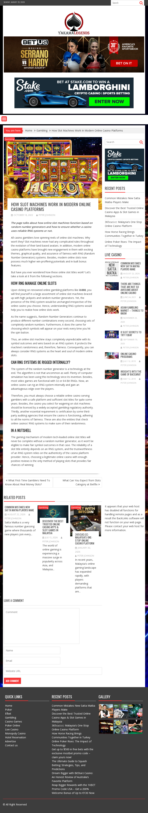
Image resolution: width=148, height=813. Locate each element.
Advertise (10, 741)
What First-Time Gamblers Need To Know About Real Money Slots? (27, 482)
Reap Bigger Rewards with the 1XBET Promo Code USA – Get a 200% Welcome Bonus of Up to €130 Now (73, 789)
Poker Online (12, 725)
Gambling (9, 139)
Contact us (11, 745)
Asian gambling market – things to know (132, 310)
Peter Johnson (47, 215)
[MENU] (4, 118)
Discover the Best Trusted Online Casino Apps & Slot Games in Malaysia (53, 527)
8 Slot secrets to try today (131, 333)
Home (8, 705)
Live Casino (11, 729)
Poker (8, 709)
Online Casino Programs (128, 355)
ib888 (82, 290)
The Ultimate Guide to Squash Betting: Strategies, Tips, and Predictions (69, 765)
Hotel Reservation (15, 737)
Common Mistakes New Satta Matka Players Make (19, 508)
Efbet (8, 713)
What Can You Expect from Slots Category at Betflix (82, 482)
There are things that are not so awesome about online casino (130, 288)
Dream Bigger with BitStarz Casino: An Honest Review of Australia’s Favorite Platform (72, 777)
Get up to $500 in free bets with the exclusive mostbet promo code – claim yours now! (72, 753)
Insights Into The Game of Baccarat (131, 372)
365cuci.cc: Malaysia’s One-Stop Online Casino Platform (84, 538)
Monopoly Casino (15, 733)
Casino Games (13, 721)
